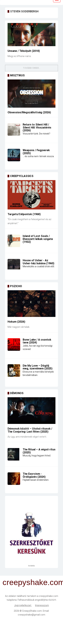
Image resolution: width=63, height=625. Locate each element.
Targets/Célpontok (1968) (24, 214)
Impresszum (42, 605)
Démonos (17, 393)
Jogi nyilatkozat (23, 605)
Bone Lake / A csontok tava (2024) (37, 341)
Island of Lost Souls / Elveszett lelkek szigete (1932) (38, 238)
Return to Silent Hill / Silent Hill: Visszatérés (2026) (37, 127)
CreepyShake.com (32, 611)
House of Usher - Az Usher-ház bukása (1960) (38, 262)
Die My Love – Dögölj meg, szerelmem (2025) (37, 367)
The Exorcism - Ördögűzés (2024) (34, 475)
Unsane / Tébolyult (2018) (24, 50)
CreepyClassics (21, 176)
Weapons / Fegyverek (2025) (36, 152)
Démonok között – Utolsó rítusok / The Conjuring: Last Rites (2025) (30, 430)
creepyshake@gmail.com (31, 614)
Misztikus (17, 75)
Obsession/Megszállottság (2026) (29, 112)
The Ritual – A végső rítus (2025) (39, 451)
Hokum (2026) (16, 321)
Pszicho (16, 286)
